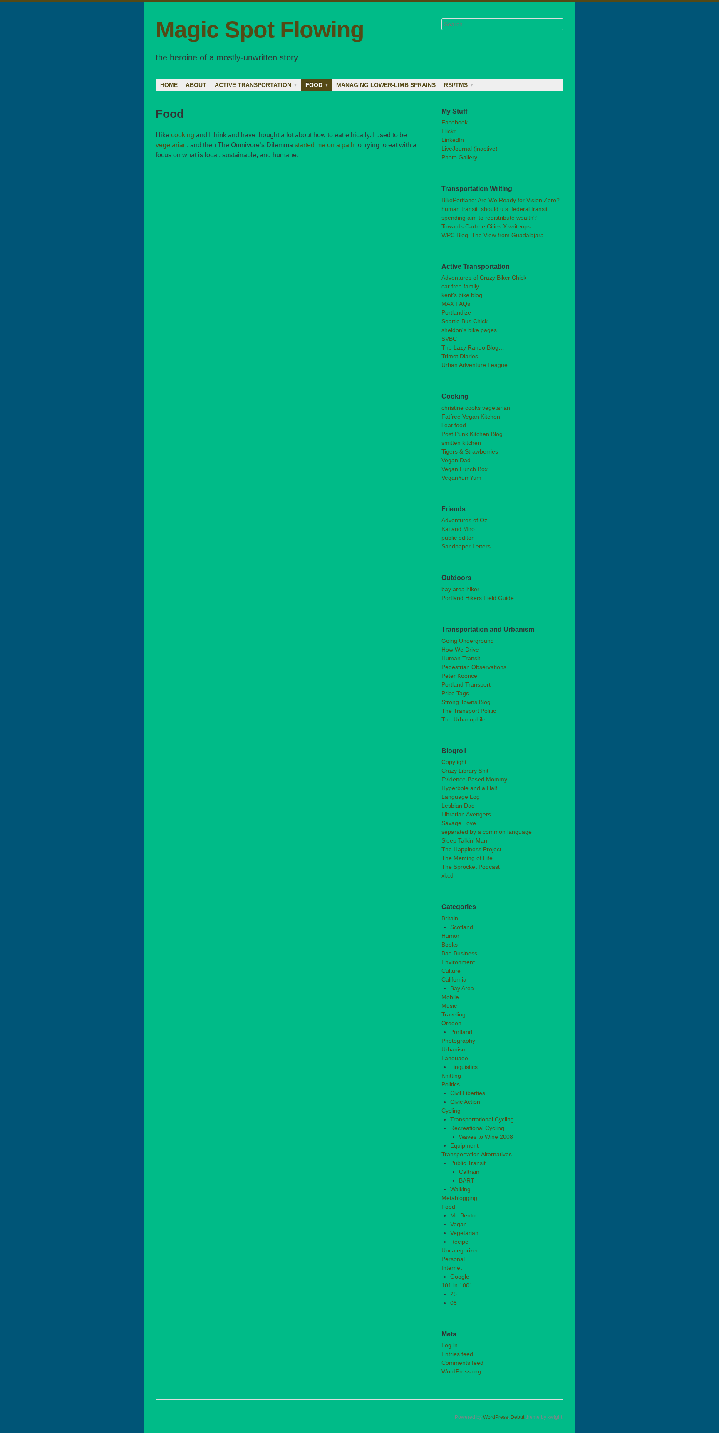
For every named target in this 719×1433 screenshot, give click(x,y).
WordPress (495, 1417)
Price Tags (455, 693)
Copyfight (453, 762)
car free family (460, 286)
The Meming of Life (467, 858)
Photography (458, 1040)
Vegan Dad (456, 460)
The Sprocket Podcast (470, 866)
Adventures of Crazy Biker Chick (483, 277)
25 (453, 1294)
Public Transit (468, 1163)
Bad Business (459, 953)
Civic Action (465, 1101)
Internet (451, 1267)
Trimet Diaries (459, 356)
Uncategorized (460, 1250)
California (453, 979)
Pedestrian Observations (473, 667)
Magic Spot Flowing (260, 29)
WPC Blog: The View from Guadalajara (492, 235)
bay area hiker (460, 589)
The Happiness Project (471, 849)
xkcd (447, 875)
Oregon (451, 1023)
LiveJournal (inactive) (469, 148)
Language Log (460, 796)
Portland (461, 1032)
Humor (450, 935)
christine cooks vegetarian (475, 407)
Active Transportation (253, 85)
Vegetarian (464, 1233)
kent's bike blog (461, 295)
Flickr (448, 131)
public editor (457, 537)
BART (466, 1180)
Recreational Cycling (477, 1128)
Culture (451, 970)
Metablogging (459, 1198)
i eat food (453, 425)
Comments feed (462, 1362)
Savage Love (458, 823)
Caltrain (469, 1171)
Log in (449, 1345)
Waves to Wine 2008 (486, 1136)
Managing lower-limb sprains (386, 85)
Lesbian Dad (458, 805)
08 (453, 1302)
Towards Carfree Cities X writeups (486, 226)
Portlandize (456, 312)
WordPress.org (461, 1371)
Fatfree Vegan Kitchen (470, 416)
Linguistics (464, 1067)
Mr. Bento (463, 1215)
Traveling (453, 1014)
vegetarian (171, 145)
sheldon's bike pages (469, 330)
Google (459, 1276)
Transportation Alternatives (476, 1154)
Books (449, 944)
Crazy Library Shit (464, 770)
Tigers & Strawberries (469, 451)
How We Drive (460, 649)
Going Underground (467, 640)
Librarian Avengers (466, 814)
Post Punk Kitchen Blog (472, 434)
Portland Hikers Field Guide (477, 598)
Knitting (451, 1075)
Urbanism (454, 1049)
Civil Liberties (467, 1093)
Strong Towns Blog (466, 702)
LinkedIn (452, 139)
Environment (458, 962)
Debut (517, 1417)
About (196, 85)
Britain (449, 918)
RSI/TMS (456, 85)
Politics (450, 1084)
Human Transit (460, 658)
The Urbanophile (463, 719)
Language (454, 1058)
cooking (182, 135)
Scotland (461, 927)
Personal (453, 1259)
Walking (460, 1189)
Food (313, 85)
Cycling (451, 1110)
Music (449, 1005)
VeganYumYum (461, 477)
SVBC (449, 338)
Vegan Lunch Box (464, 469)
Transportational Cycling (482, 1119)
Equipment (464, 1145)
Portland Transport (466, 684)
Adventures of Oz (464, 520)
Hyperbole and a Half (469, 788)
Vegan (458, 1224)
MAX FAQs (455, 303)
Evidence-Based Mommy (474, 779)
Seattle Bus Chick (464, 321)
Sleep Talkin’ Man (464, 840)
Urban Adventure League (474, 365)
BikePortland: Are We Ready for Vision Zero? (500, 200)
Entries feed (457, 1354)
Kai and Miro (458, 529)
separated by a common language (486, 831)
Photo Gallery (459, 157)
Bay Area (462, 988)
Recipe (459, 1241)
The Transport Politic (468, 710)
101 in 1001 (457, 1285)
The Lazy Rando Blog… (472, 347)
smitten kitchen (461, 442)
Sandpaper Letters (466, 546)
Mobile (450, 997)
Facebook (454, 122)
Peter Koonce (459, 675)
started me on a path (325, 145)
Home (169, 85)
